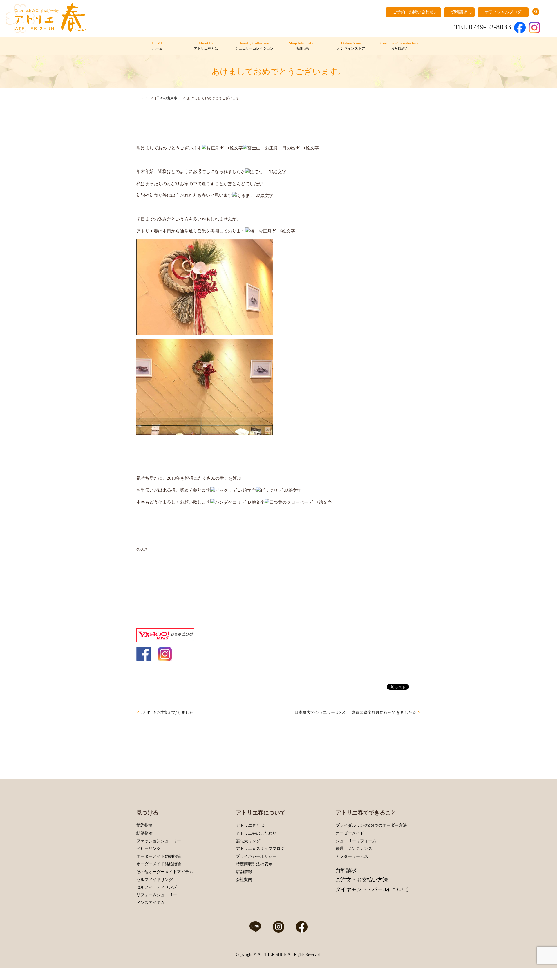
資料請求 (459, 12)
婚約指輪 (144, 825)
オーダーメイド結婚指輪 (158, 864)
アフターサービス (352, 856)
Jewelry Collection (254, 46)
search (535, 11)
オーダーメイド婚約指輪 (158, 856)
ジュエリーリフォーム (356, 841)
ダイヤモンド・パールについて (372, 889)
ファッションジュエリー (158, 841)
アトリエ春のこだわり (256, 833)
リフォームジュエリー (156, 895)
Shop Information (303, 46)
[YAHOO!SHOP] (165, 634)
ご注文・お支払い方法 (362, 880)
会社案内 (244, 879)
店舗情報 (244, 872)
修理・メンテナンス (354, 848)
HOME (157, 46)
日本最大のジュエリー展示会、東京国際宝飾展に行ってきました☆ (355, 712)
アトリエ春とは (250, 825)
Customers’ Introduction (399, 46)
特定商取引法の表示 (254, 864)
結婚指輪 (144, 833)
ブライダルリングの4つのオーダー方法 (371, 825)
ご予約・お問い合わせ (413, 12)
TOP (143, 98)
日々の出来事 (166, 98)
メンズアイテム (150, 902)
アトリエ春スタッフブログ (260, 848)
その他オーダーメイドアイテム (164, 872)
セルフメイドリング (154, 879)
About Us (206, 46)
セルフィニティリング (156, 887)
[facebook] (143, 653)
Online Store (351, 46)
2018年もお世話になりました (167, 712)
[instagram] (165, 653)
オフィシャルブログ (503, 12)
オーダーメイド (350, 833)
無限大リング (248, 841)
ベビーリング (148, 848)
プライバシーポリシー (256, 856)
